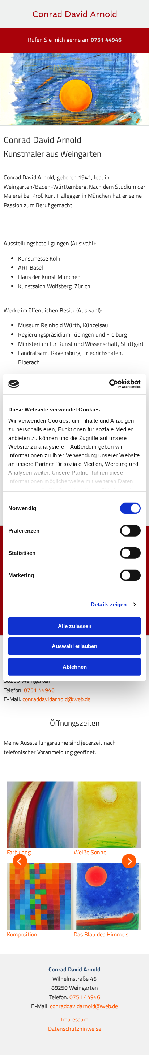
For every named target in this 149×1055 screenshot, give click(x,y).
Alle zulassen (74, 626)
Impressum (74, 1019)
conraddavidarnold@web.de (56, 699)
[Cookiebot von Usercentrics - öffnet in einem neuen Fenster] (109, 384)
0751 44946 (106, 39)
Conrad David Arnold (74, 14)
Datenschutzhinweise (74, 1028)
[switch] (130, 530)
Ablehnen (75, 666)
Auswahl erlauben (74, 646)
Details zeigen (109, 604)
